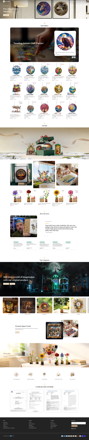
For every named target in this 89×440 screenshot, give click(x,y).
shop (17, 332)
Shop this (6, 283)
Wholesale (30, 425)
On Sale (4, 425)
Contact (30, 422)
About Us (52, 422)
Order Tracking (31, 426)
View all (44, 62)
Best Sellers (5, 422)
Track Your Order (49, 1)
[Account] (81, 1)
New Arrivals (5, 426)
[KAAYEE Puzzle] (6, 1)
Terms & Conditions (54, 425)
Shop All (38, 1)
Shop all (12, 283)
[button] (11, 244)
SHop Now (44, 145)
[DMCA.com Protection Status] (12, 436)
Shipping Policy (53, 426)
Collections (43, 1)
